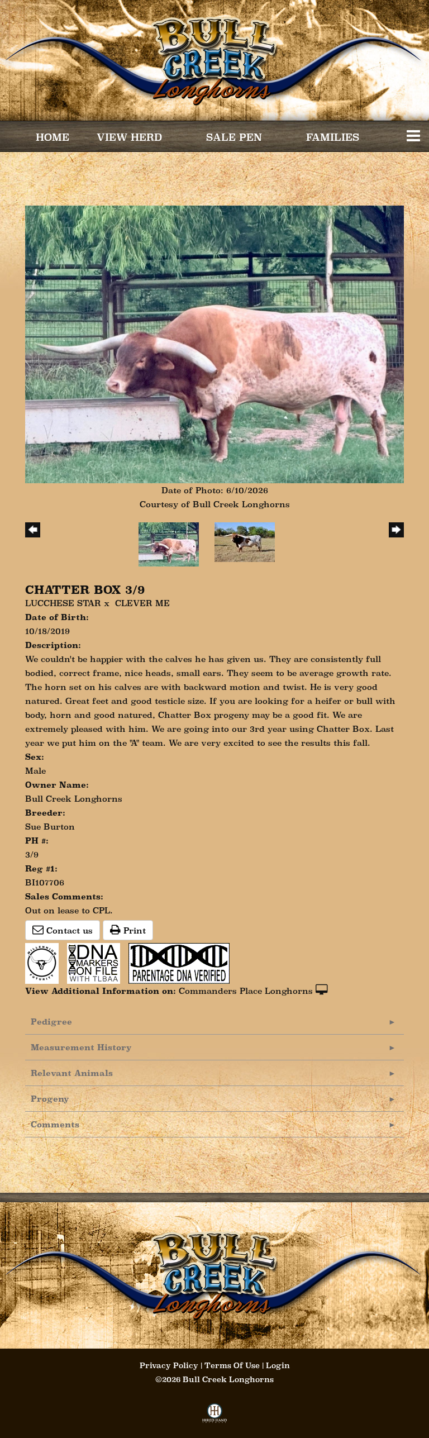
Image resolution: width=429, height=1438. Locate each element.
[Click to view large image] (214, 343)
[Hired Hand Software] (214, 1416)
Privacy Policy (169, 1365)
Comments (55, 1124)
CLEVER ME (142, 603)
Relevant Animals (72, 1073)
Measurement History (81, 1047)
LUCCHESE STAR (63, 603)
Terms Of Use (232, 1365)
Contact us (68, 930)
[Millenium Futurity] (44, 962)
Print (133, 930)
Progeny (50, 1098)
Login (278, 1365)
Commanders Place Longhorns (246, 991)
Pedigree (51, 1021)
